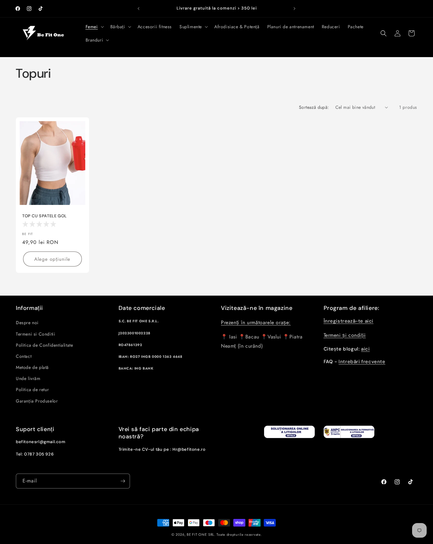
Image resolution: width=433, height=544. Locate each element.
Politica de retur (32, 390)
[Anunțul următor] (294, 9)
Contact (23, 356)
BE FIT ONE (197, 534)
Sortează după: (314, 107)
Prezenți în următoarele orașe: (256, 322)
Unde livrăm (28, 378)
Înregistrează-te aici (349, 321)
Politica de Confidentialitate (44, 345)
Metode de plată (32, 367)
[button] (94, 26)
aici (365, 349)
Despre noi (27, 323)
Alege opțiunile (52, 259)
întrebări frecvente (362, 361)
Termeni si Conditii (35, 334)
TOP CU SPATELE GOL (44, 216)
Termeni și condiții (345, 335)
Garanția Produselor (37, 401)
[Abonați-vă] (123, 481)
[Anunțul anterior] (138, 9)
